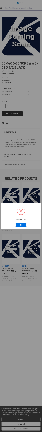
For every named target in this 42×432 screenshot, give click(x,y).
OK (21, 225)
